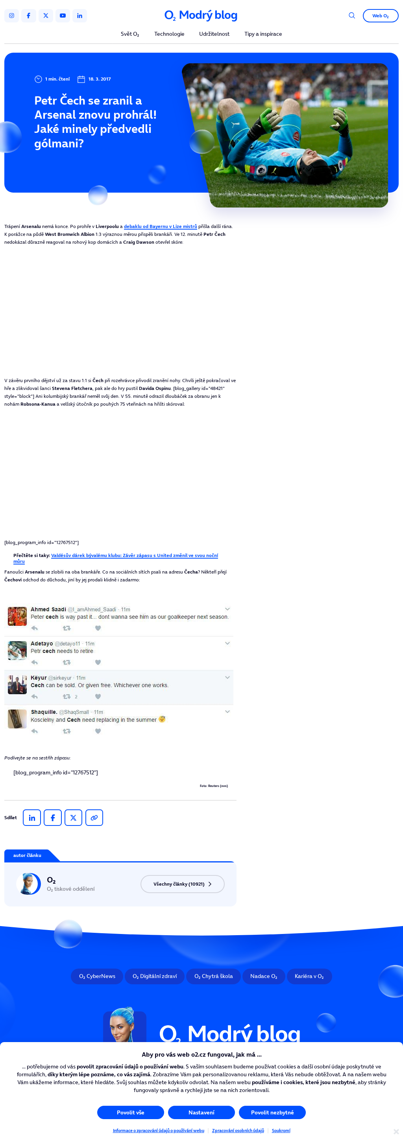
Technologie (169, 34)
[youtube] (62, 15)
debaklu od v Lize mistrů (160, 226)
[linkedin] (79, 15)
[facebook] (28, 15)
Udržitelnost (214, 34)
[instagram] (11, 15)
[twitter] (46, 15)
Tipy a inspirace (263, 34)
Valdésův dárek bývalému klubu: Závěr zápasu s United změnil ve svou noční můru (115, 558)
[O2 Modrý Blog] (201, 15)
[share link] (94, 817)
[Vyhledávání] (352, 15)
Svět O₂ (130, 34)
